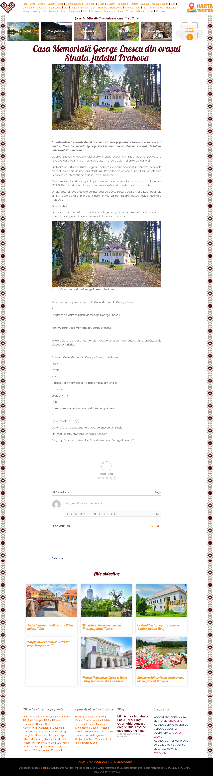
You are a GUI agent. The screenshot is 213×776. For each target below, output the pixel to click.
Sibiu (85, 11)
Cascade (89, 716)
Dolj (66, 7)
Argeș (41, 3)
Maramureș (156, 7)
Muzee (94, 727)
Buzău (134, 3)
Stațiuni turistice (84, 739)
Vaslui (150, 11)
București (122, 3)
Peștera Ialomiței (156, 31)
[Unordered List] (90, 514)
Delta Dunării (23, 31)
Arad (32, 3)
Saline (78, 731)
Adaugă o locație (189, 30)
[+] (113, 514)
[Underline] (76, 514)
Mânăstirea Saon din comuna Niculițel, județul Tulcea (101, 627)
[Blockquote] (95, 514)
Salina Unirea (90, 31)
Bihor (60, 3)
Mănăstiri (101, 724)
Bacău (51, 3)
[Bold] (67, 514)
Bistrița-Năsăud (74, 3)
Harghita (102, 7)
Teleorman (109, 11)
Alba (25, 3)
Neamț (36, 11)
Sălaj (63, 11)
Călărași (144, 3)
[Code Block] (99, 514)
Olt (44, 11)
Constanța (28, 7)
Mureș (26, 11)
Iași (138, 7)
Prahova (53, 11)
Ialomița (129, 7)
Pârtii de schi (90, 742)
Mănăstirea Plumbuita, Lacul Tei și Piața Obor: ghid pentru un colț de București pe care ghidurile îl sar (133, 723)
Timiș (120, 11)
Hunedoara (116, 7)
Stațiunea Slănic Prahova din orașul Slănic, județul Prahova (160, 679)
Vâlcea (140, 11)
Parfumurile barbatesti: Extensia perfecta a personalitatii (48, 643)
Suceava (96, 11)
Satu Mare (74, 11)
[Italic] (71, 514)
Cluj (173, 3)
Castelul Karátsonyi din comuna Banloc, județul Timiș (158, 627)
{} (108, 514)
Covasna (41, 7)
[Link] (104, 514)
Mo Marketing (166, 751)
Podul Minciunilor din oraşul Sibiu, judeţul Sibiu (50, 627)
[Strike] (81, 514)
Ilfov (145, 7)
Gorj (93, 7)
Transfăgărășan (56, 31)
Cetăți (78, 720)
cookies (45, 767)
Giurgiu (84, 7)
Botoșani (90, 3)
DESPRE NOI (85, 761)
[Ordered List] (85, 514)
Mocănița (123, 31)
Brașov (111, 3)
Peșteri (103, 727)
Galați (74, 7)
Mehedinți (171, 7)
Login (157, 492)
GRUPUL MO (175, 721)
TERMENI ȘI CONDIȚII (122, 761)
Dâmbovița (55, 7)
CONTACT (101, 761)
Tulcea (129, 11)
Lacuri (91, 724)
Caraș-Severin (160, 3)
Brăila (101, 3)
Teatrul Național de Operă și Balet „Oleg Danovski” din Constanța (104, 679)
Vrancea (160, 11)
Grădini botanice (93, 720)
